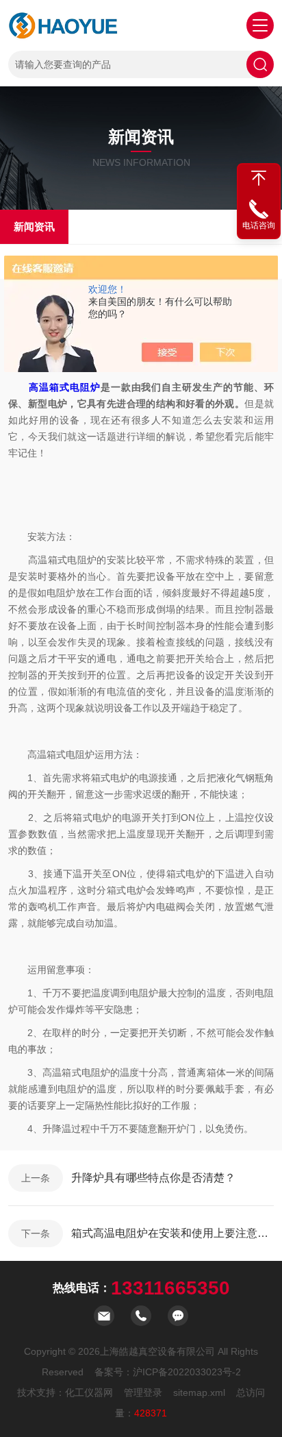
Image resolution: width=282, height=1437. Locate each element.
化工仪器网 (89, 1392)
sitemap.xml (199, 1392)
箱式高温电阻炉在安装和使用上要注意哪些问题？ (172, 1233)
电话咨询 (258, 225)
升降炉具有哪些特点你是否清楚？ (153, 1177)
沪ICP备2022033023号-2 (187, 1371)
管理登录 (143, 1392)
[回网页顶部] (258, 178)
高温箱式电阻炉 (65, 387)
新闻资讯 (34, 226)
